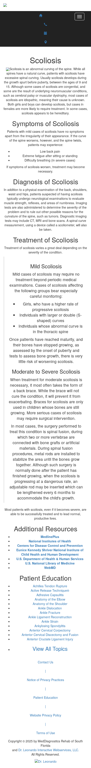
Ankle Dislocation (50, 608)
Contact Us (45, 662)
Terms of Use (45, 733)
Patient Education (45, 697)
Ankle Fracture (50, 612)
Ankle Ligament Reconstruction (50, 617)
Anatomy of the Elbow (50, 599)
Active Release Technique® (50, 590)
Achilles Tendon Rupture (50, 586)
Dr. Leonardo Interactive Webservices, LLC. (48, 750)
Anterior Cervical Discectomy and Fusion (50, 634)
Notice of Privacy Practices (45, 680)
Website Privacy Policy (45, 715)
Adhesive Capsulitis (50, 595)
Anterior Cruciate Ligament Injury (50, 639)
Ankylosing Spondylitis (49, 626)
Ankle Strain (50, 621)
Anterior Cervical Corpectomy (49, 630)
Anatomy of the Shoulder (50, 603)
